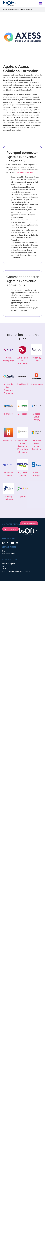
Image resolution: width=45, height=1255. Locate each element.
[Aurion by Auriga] (36, 349)
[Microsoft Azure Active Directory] (36, 432)
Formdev (8, 414)
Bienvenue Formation (24, 172)
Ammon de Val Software (22, 361)
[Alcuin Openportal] (8, 349)
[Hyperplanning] (8, 432)
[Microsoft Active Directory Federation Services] (22, 432)
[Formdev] (8, 405)
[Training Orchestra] (8, 488)
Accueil (5, 9)
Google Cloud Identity (36, 417)
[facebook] (3, 543)
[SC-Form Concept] (22, 464)
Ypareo (22, 496)
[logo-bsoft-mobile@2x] (9, 2)
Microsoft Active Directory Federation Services (22, 446)
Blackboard (22, 384)
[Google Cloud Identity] (36, 405)
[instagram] (8, 543)
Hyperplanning (10, 440)
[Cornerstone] (36, 376)
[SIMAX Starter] (36, 464)
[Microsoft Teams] (8, 464)
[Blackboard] (22, 376)
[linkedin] (17, 543)
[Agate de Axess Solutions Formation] (8, 376)
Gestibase (22, 414)
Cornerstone (37, 384)
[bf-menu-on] (40, 3)
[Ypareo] (22, 488)
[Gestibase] (22, 405)
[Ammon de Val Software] (22, 349)
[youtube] (12, 543)
